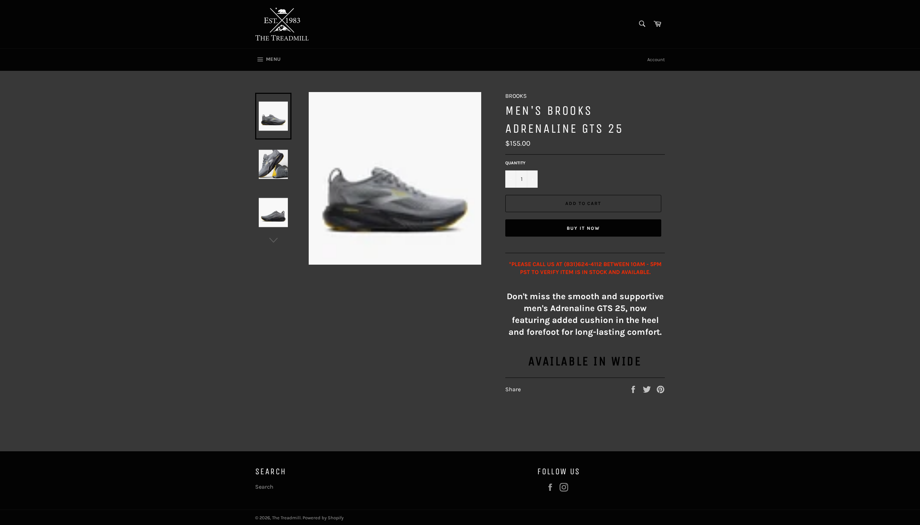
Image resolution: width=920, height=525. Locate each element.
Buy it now (583, 228)
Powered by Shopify (323, 517)
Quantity (515, 162)
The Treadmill (286, 517)
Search (264, 486)
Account (656, 59)
